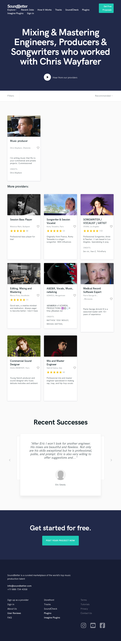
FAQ (9, 617)
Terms (84, 600)
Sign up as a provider (18, 600)
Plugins (85, 10)
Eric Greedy (60, 484)
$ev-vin (86, 251)
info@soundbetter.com (19, 586)
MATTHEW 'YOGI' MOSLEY (57, 320)
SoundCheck (72, 10)
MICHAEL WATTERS (54, 324)
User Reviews (14, 613)
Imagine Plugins (15, 13)
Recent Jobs (27, 10)
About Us (12, 608)
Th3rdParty (101, 251)
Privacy (84, 608)
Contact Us (86, 613)
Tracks (58, 10)
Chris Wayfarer (16, 173)
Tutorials (85, 604)
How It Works (44, 10)
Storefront (49, 600)
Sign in (30, 13)
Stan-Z (93, 251)
